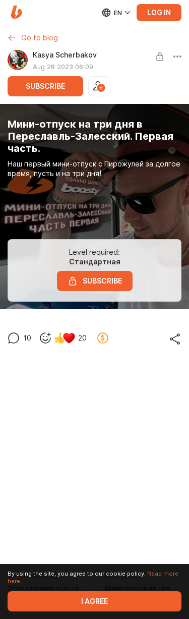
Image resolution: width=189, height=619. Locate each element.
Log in (159, 13)
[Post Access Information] (160, 56)
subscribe (45, 86)
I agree (94, 601)
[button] (16, 12)
